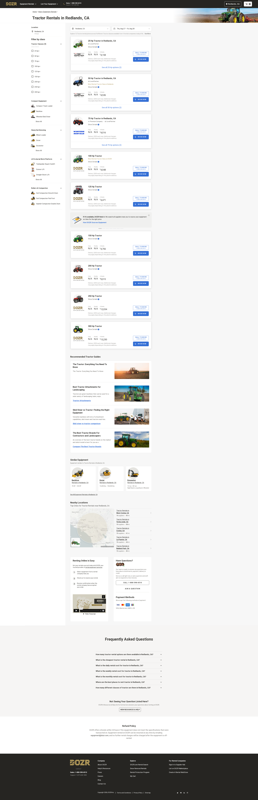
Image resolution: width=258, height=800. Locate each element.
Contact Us (102, 784)
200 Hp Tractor (95, 266)
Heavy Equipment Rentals (47, 12)
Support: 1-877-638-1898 (72, 5)
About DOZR (102, 765)
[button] (46, 45)
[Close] (149, 215)
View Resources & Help (130, 710)
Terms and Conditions (124, 793)
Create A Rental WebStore (178, 772)
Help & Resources (104, 768)
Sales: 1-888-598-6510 (73, 3)
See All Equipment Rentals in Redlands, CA (83, 494)
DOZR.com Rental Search (139, 765)
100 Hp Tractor (95, 156)
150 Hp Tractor (95, 235)
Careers (100, 776)
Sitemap (148, 793)
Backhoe (80, 481)
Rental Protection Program (139, 772)
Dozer (108, 481)
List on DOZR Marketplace (178, 768)
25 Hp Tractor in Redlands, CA (102, 41)
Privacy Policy (138, 793)
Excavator (135, 481)
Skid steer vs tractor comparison (86, 424)
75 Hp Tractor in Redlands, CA (102, 118)
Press (100, 772)
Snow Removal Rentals (138, 768)
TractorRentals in (122, 512)
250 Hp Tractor (95, 296)
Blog (99, 780)
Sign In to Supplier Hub (177, 765)
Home (35, 12)
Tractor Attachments (82, 401)
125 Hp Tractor (95, 186)
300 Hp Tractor (95, 326)
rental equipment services (93, 567)
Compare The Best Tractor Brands (87, 447)
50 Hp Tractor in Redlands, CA (102, 78)
